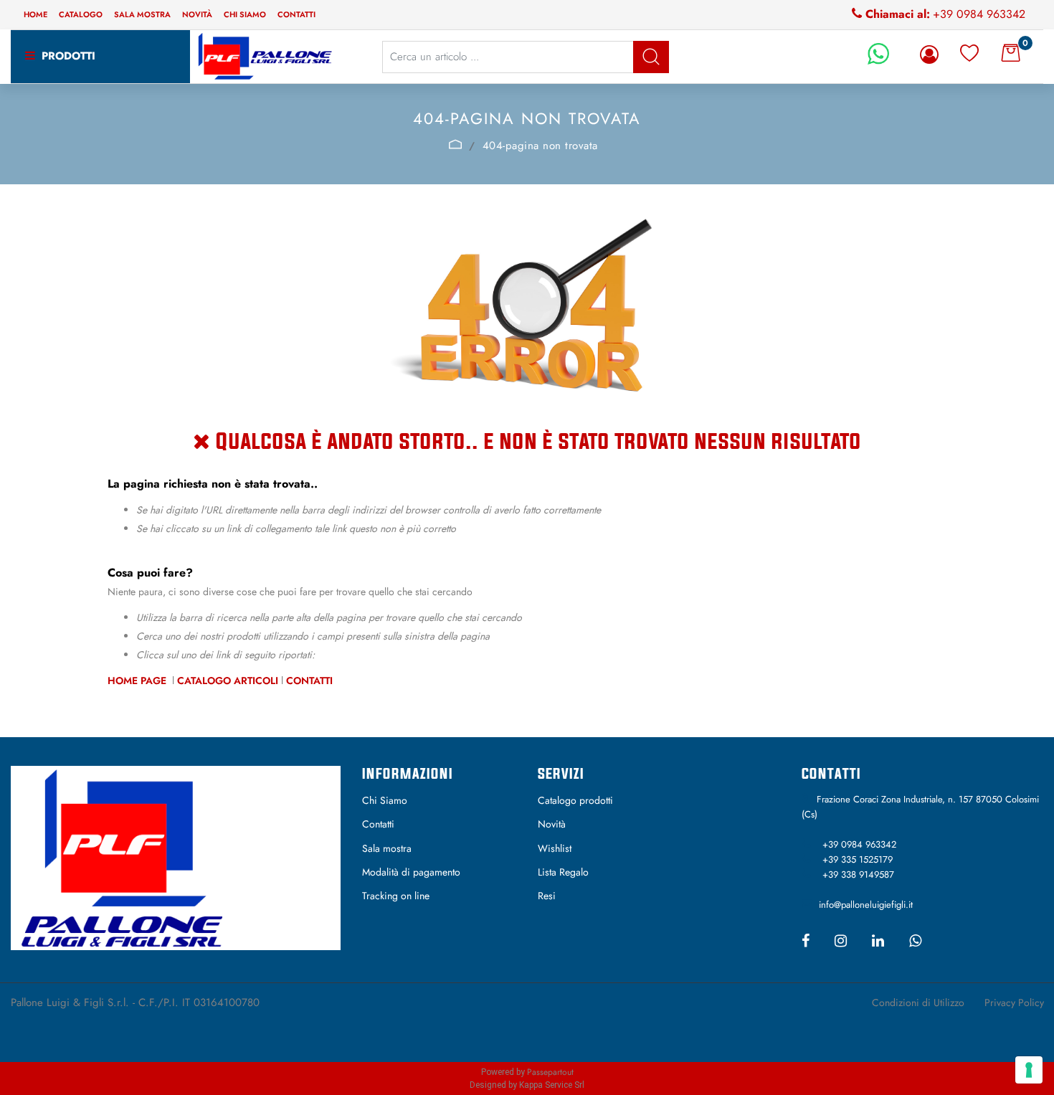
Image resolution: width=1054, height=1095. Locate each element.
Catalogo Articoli (227, 680)
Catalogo (81, 14)
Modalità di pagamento (411, 872)
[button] (651, 57)
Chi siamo (245, 14)
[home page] (455, 144)
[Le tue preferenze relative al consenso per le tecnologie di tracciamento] (1029, 1070)
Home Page (138, 680)
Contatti (296, 14)
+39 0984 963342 (979, 14)
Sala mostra (142, 14)
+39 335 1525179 (857, 859)
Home (35, 14)
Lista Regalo (563, 872)
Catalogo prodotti (575, 800)
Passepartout (550, 1072)
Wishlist (554, 848)
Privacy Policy (1014, 1002)
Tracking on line (395, 895)
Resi (547, 895)
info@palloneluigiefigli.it (866, 904)
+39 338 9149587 (858, 874)
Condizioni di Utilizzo (918, 1002)
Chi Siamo (384, 800)
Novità (197, 14)
